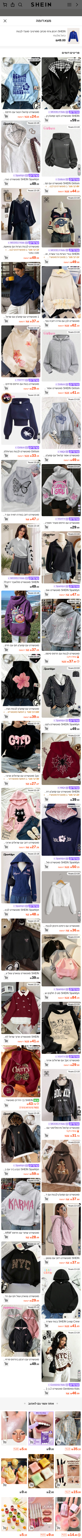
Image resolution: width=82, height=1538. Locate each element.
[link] (63, 112)
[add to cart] (58, 1442)
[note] (67, 1449)
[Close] (5, 20)
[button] (46, 120)
